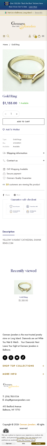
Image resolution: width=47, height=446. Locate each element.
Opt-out (8, 443)
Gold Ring (23, 297)
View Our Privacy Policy (26, 440)
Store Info (38, 12)
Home (5, 44)
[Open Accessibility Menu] (6, 432)
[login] (29, 36)
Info (23, 443)
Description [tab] (8, 231)
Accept (38, 443)
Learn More (33, 7)
